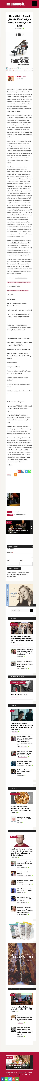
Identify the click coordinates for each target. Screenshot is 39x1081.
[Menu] (34, 3)
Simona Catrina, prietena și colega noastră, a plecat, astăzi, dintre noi (25, 863)
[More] (15, 474)
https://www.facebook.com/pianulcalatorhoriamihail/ (18, 282)
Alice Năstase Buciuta (16, 645)
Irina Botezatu (21, 775)
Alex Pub (20, 822)
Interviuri (13, 624)
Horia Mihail (16, 512)
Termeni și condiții (15, 1075)
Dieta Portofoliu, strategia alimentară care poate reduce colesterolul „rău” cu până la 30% (21, 808)
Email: (21, 560)
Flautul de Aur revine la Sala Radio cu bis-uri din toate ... (18, 531)
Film (12, 711)
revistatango (19, 28)
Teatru (8, 522)
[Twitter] (26, 471)
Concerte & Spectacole (20, 514)
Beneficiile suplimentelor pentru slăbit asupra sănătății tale (24, 819)
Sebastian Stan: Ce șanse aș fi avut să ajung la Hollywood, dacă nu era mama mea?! (24, 753)
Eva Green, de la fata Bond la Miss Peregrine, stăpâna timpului (24, 771)
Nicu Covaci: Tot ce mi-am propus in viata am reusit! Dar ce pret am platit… (24, 898)
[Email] (17, 1079)
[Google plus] (19, 471)
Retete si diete (15, 794)
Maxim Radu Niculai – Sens (19, 695)
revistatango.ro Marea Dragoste (15, 528)
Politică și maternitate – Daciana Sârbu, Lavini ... (18, 1066)
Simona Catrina (21, 892)
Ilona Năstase (15, 731)
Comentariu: (10, 552)
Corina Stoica (14, 857)
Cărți (12, 994)
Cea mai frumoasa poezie (17, 682)
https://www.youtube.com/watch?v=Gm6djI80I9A (17, 290)
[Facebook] (3, 1079)
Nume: (8, 560)
